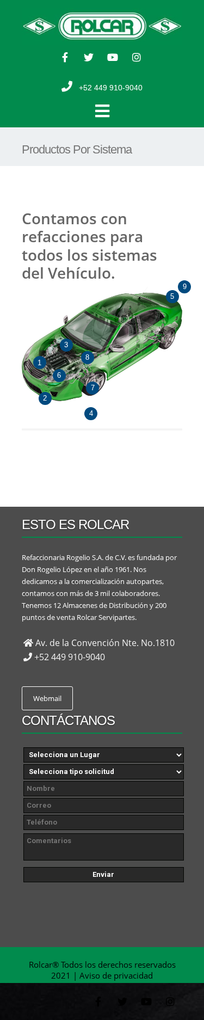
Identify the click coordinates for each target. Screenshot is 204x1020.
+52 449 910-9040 (111, 87)
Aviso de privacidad (116, 975)
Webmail (47, 698)
